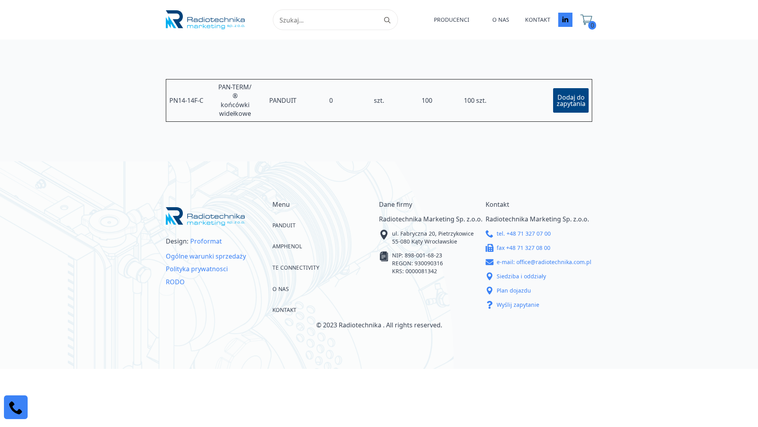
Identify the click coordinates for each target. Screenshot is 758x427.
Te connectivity (295, 267)
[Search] (387, 20)
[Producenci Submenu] (476, 19)
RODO (175, 282)
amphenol (287, 246)
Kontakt (537, 19)
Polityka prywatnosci (197, 269)
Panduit (284, 225)
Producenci (451, 19)
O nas (500, 19)
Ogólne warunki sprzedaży (206, 256)
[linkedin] (565, 20)
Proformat (206, 241)
